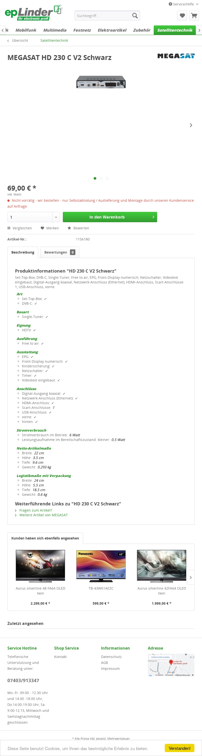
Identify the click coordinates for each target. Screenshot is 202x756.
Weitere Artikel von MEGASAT (43, 515)
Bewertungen (59, 252)
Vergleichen (22, 228)
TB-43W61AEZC (101, 588)
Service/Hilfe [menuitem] (183, 4)
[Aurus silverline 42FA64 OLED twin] (161, 566)
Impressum (110, 668)
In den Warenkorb (107, 217)
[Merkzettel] (182, 15)
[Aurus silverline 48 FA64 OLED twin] (40, 566)
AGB (104, 662)
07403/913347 (23, 680)
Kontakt (60, 656)
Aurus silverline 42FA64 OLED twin (161, 591)
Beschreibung (22, 252)
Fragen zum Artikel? (35, 510)
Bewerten (80, 228)
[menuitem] (107, 15)
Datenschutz (111, 656)
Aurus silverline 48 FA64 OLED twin (40, 591)
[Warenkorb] (194, 15)
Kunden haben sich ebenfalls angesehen (45, 538)
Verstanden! (180, 748)
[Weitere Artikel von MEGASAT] (176, 62)
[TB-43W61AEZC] (101, 566)
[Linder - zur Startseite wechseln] (34, 13)
